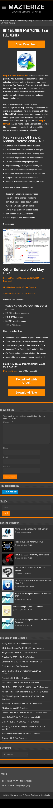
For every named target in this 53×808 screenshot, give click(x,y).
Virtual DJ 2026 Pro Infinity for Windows (32, 555)
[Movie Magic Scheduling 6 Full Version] (8, 533)
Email (5, 457)
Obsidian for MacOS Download (15, 708)
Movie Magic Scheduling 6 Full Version (31, 529)
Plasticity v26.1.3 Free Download (16, 678)
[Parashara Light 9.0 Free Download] (6, 610)
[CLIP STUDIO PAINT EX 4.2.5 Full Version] (8, 572)
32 (30, 573)
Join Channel (10, 492)
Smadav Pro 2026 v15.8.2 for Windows (18, 657)
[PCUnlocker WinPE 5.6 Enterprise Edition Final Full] (8, 584)
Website (6, 466)
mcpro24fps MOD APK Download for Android (21, 717)
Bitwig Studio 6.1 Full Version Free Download (21, 643)
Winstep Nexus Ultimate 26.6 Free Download (21, 733)
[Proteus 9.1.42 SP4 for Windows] (8, 546)
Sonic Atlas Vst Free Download (15, 666)
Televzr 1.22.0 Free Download (14, 738)
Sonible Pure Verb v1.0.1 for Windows (19, 293)
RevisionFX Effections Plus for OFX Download (22, 703)
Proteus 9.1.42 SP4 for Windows (29, 542)
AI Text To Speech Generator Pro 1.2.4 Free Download (25, 692)
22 (33, 586)
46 (30, 532)
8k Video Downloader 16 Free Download (20, 287)
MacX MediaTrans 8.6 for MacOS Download (20, 683)
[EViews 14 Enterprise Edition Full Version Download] (8, 623)
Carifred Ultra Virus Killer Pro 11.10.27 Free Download (24, 713)
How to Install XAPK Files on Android (16, 781)
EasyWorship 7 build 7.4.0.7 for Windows (19, 653)
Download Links (10, 371)
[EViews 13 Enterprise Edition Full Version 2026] (8, 597)
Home (5, 21)
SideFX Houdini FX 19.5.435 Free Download (20, 722)
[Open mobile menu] (4, 7)
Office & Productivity (18, 21)
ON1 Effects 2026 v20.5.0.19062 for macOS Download (25, 687)
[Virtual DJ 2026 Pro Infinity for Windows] (8, 559)
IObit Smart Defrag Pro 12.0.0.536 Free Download (23, 648)
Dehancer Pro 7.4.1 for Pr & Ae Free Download (22, 662)
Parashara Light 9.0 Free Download (28, 606)
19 (30, 599)
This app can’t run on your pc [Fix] (15, 785)
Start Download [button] (26, 44)
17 (33, 625)
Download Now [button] (26, 392)
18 (31, 610)
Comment (8, 422)
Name (5, 448)
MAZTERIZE (26, 6)
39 (31, 545)
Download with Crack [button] (26, 381)
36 (31, 558)
